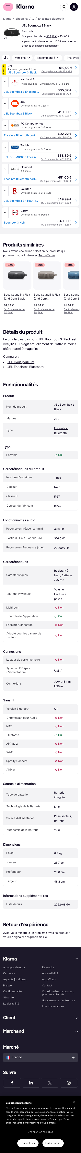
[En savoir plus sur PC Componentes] (5, 125)
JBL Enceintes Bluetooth (25, 367)
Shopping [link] (22, 18)
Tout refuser (27, 1143)
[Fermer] (74, 1102)
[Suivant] (72, 287)
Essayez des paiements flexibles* (40, 45)
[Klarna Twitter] (50, 1083)
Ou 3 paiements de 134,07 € (56, 137)
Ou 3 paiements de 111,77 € (56, 93)
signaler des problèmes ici (30, 937)
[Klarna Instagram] (69, 1083)
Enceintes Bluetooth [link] (51, 18)
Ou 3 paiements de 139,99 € (56, 71)
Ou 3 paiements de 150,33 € (56, 181)
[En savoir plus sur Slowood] (5, 169)
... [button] (33, 18)
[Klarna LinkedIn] (31, 1083)
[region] (40, 1124)
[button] (11, 32)
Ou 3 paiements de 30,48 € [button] (14, 311)
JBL (56, 419)
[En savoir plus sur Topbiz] (5, 147)
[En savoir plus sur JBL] (5, 103)
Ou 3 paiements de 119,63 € (56, 159)
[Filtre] (6, 58)
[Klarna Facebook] (12, 1083)
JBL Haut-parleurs (20, 362)
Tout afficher (47, 255)
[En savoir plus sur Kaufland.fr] (5, 82)
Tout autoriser (53, 1143)
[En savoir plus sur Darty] (5, 212)
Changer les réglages (40, 1132)
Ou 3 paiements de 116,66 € (56, 202)
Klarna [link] (7, 18)
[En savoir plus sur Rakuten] (5, 191)
